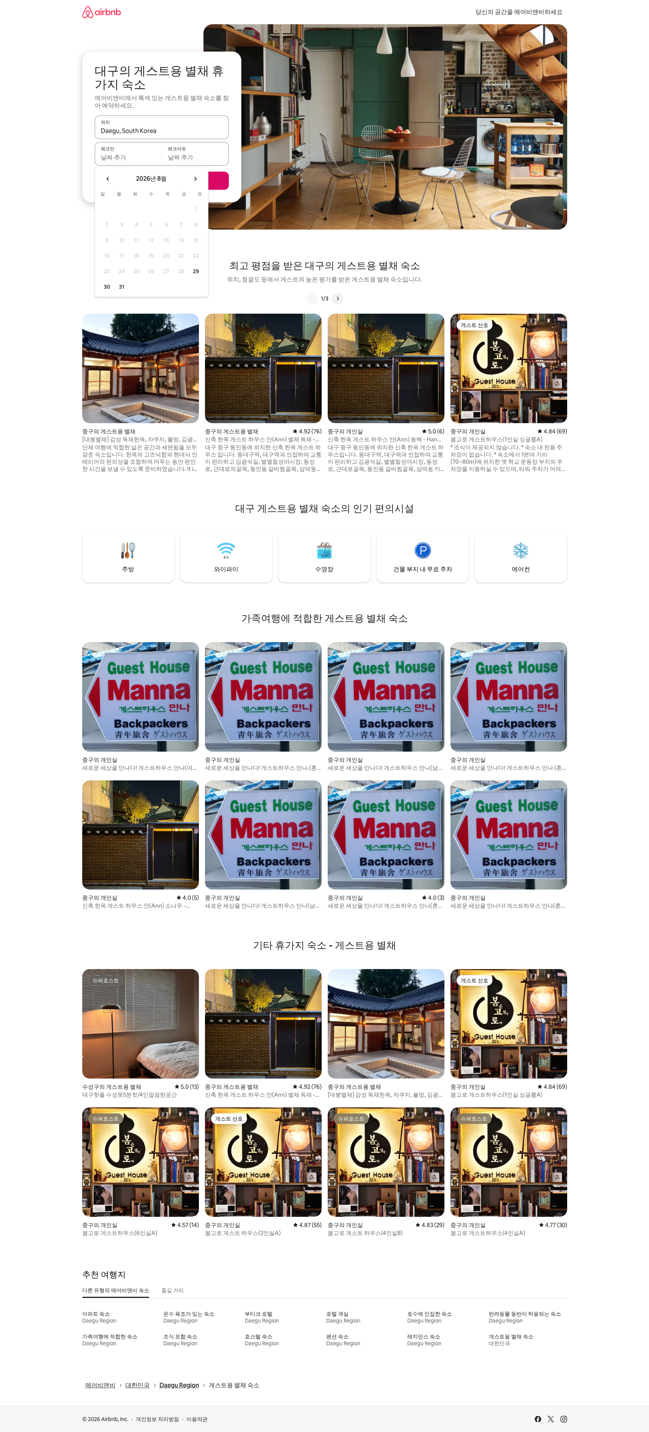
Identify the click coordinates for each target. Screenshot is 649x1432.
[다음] (338, 298)
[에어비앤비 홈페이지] (101, 12)
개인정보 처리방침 (157, 1419)
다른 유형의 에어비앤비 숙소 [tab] (115, 1290)
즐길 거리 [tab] (172, 1290)
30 (107, 286)
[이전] (312, 298)
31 (121, 286)
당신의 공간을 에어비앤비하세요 (519, 12)
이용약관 (197, 1419)
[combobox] (162, 130)
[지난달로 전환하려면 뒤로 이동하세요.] (108, 179)
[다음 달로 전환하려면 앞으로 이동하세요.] (195, 179)
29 (196, 271)
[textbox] (128, 157)
